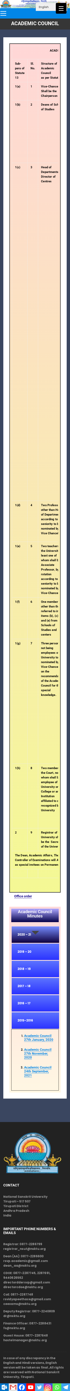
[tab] (35, 934)
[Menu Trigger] (61, 8)
